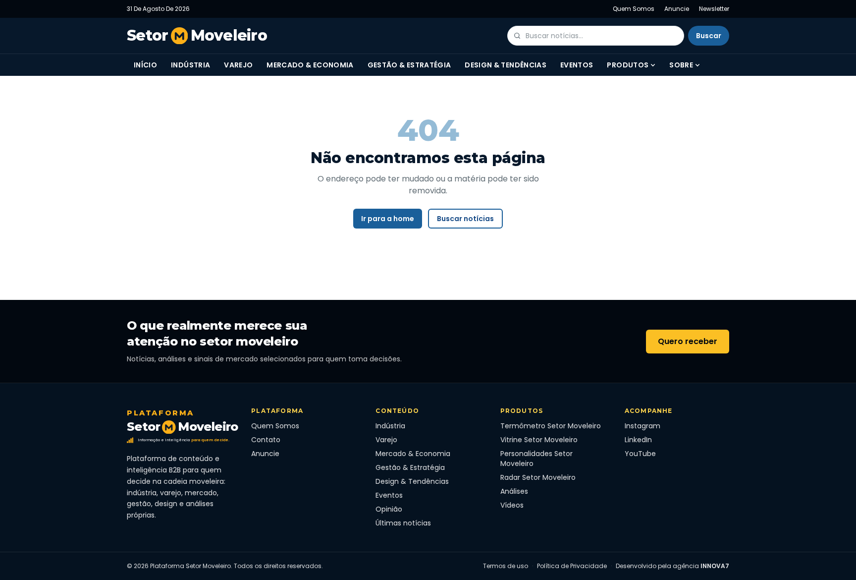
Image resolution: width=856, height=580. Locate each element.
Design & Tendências (505, 65)
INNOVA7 (714, 566)
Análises (514, 491)
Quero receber (687, 341)
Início (145, 65)
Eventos (576, 65)
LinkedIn (638, 440)
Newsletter (714, 8)
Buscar (708, 36)
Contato (265, 440)
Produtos (627, 65)
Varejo (238, 65)
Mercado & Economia (310, 65)
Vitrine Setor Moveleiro (539, 440)
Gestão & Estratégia (409, 65)
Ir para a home (387, 219)
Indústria (190, 65)
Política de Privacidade (572, 566)
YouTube (640, 454)
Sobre (681, 65)
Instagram (642, 426)
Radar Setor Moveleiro (538, 477)
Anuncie (676, 8)
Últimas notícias (403, 523)
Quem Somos (633, 8)
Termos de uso (505, 566)
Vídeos (512, 505)
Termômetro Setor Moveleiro (550, 426)
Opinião (388, 509)
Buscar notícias (465, 219)
